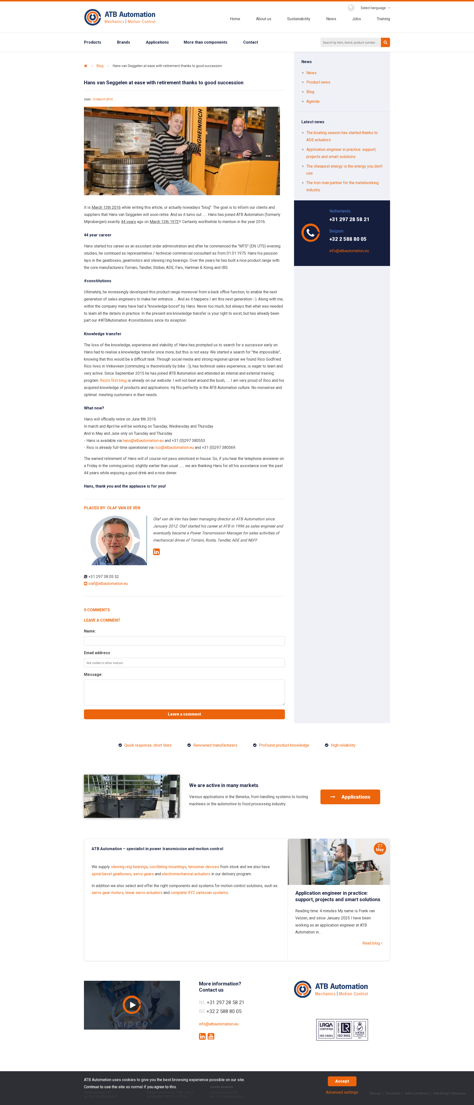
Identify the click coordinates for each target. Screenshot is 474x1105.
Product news (318, 82)
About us (263, 19)
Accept (342, 1081)
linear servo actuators (143, 892)
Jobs (356, 19)
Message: (93, 674)
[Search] (385, 42)
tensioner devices (203, 866)
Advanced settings (342, 1092)
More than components (205, 42)
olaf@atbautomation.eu (107, 583)
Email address (97, 652)
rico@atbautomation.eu (174, 447)
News (331, 19)
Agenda (312, 101)
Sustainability (298, 19)
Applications (157, 42)
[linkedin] (202, 1036)
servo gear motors (107, 892)
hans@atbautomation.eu (143, 440)
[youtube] (211, 1036)
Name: (90, 631)
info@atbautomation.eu (349, 250)
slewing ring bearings (129, 866)
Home (235, 19)
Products (92, 42)
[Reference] (132, 816)
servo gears (143, 874)
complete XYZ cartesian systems (199, 892)
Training (383, 19)
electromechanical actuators (186, 874)
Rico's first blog (113, 380)
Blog (100, 66)
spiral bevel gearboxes (111, 874)
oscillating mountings (168, 866)
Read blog (371, 943)
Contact (250, 42)
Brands (123, 42)
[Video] (132, 1005)
